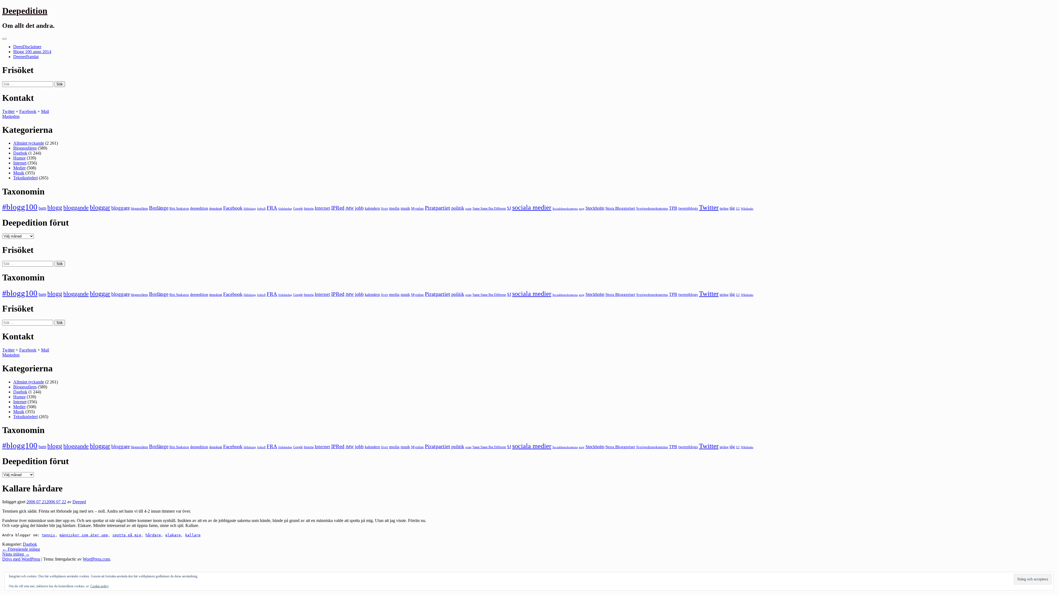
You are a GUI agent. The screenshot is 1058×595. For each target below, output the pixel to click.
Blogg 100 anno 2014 (32, 51)
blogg (54, 207)
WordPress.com (96, 559)
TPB (673, 208)
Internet (19, 163)
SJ (509, 208)
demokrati (215, 208)
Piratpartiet (437, 208)
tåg (732, 208)
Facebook (27, 111)
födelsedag (285, 208)
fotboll (261, 208)
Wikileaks (747, 208)
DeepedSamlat (26, 56)
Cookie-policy (99, 586)
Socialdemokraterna (565, 208)
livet (384, 208)
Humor (19, 158)
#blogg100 (19, 206)
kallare (193, 535)
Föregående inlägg (21, 549)
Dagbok (20, 153)
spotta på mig (126, 535)
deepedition (199, 208)
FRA (272, 208)
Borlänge (158, 208)
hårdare (153, 535)
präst (468, 208)
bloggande (76, 207)
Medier (19, 168)
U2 (738, 208)
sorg (581, 208)
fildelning (250, 208)
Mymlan (417, 208)
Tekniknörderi (25, 177)
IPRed (337, 208)
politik (457, 208)
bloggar (100, 207)
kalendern (372, 208)
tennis (48, 535)
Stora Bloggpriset (620, 208)
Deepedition (24, 11)
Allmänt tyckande (28, 143)
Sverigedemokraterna (652, 208)
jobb (359, 208)
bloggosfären (139, 208)
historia (309, 208)
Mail (45, 111)
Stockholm (594, 208)
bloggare (120, 208)
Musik (18, 173)
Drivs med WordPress (21, 559)
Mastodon (11, 116)
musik (405, 208)
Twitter (8, 111)
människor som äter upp (84, 535)
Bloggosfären (25, 148)
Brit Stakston (179, 208)
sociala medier (531, 207)
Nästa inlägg (15, 554)
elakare (173, 535)
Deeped (79, 501)
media (394, 208)
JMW (350, 208)
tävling (724, 208)
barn (42, 208)
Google (298, 208)
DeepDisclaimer (27, 46)
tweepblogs (688, 208)
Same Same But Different (489, 208)
